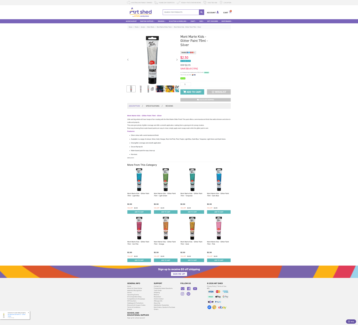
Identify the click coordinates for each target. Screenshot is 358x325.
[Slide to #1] (131, 89)
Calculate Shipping (206, 100)
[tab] (135, 106)
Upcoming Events (133, 295)
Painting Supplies (146, 21)
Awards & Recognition (134, 290)
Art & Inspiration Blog (134, 297)
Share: (184, 53)
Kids (201, 21)
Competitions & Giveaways (136, 299)
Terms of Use (221, 286)
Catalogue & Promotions (135, 303)
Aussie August (131, 21)
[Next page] (177, 60)
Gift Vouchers (212, 21)
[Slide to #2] (150, 89)
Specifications (154, 106)
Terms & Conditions (133, 307)
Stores (129, 292)
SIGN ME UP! (179, 273)
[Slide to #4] (169, 89)
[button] (219, 92)
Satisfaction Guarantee (161, 305)
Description (136, 106)
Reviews (169, 106)
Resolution (157, 297)
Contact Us (157, 286)
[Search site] (201, 12)
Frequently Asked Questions (163, 288)
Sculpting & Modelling (177, 21)
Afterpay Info (158, 301)
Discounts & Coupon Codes (136, 305)
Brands (129, 309)
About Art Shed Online (134, 288)
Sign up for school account (136, 318)
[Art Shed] (140, 12)
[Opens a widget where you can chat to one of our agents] (351, 321)
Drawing (161, 21)
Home (129, 286)
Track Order (158, 290)
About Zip (157, 303)
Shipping (157, 292)
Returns (156, 295)
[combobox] (183, 12)
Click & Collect (158, 299)
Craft (193, 21)
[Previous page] (128, 60)
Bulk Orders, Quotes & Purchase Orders (164, 308)
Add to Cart (193, 92)
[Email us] (183, 289)
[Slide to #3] (160, 89)
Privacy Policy (212, 286)
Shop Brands (226, 21)
